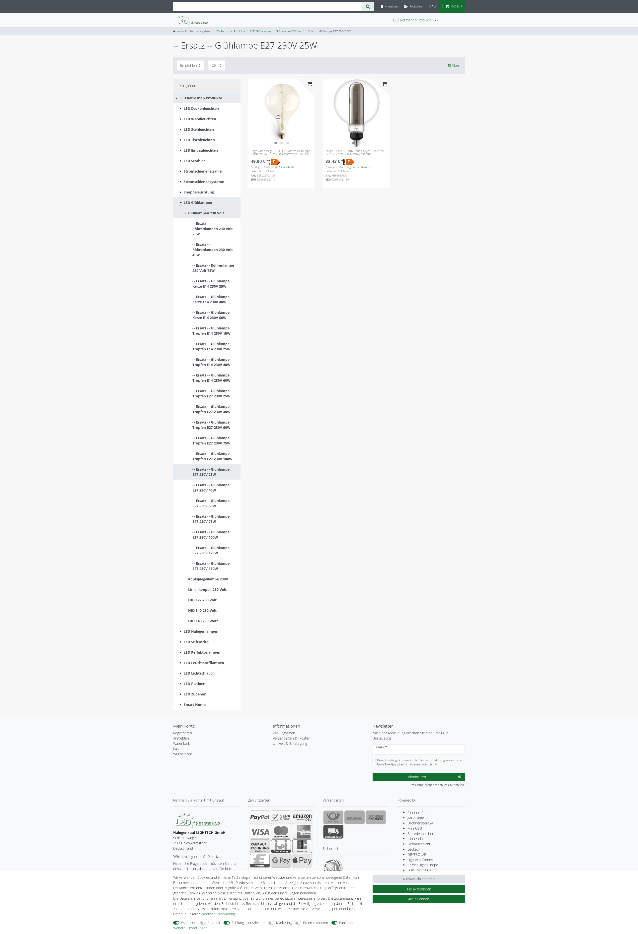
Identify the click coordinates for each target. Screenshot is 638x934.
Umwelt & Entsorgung (290, 743)
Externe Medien (315, 922)
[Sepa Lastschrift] (281, 817)
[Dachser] (375, 817)
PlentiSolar (415, 838)
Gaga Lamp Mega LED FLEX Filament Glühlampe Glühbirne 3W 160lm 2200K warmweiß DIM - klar (280, 152)
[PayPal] (259, 817)
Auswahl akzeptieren (419, 878)
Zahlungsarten (284, 733)
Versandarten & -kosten (291, 738)
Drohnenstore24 (420, 823)
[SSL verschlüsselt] (333, 868)
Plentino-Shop (418, 812)
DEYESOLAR (416, 854)
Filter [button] (455, 65)
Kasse (177, 748)
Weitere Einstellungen (190, 928)
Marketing (284, 922)
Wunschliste (182, 753)
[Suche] (368, 6)
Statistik (214, 922)
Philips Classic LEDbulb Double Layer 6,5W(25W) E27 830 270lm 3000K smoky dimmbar (354, 152)
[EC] (302, 846)
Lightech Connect (421, 859)
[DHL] (354, 817)
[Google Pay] (281, 860)
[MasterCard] (281, 831)
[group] (281, 113)
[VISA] (259, 831)
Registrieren (182, 733)
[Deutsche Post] (333, 817)
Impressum (261, 908)
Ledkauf (413, 849)
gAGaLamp (415, 817)
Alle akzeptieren (418, 889)
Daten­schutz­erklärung (218, 914)
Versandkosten (287, 167)
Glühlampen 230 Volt (288, 31)
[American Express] (302, 831)
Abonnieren (417, 776)
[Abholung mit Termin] (333, 831)
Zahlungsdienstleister (248, 922)
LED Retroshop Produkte (413, 20)
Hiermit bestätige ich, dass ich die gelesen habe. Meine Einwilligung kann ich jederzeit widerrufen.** (420, 762)
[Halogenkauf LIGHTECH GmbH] (198, 819)
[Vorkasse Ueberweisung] (259, 860)
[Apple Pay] (302, 860)
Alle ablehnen (418, 899)
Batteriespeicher (420, 833)
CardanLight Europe (422, 865)
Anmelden (181, 738)
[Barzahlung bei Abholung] (281, 846)
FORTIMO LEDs (419, 870)
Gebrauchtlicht (418, 844)
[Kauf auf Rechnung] (259, 846)
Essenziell (188, 922)
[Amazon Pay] (302, 817)
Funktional (347, 922)
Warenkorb (181, 743)
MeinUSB (414, 828)
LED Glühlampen (260, 31)
